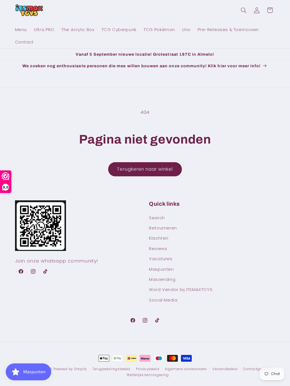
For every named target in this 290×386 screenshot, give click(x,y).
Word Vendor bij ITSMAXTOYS (180, 289)
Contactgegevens (258, 369)
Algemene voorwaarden (186, 369)
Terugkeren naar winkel (145, 169)
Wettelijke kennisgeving (148, 375)
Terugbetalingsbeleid (112, 369)
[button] (243, 10)
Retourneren (163, 228)
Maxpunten (161, 269)
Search (157, 218)
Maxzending (162, 279)
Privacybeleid (147, 369)
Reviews (158, 248)
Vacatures (160, 259)
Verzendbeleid (225, 369)
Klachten (159, 238)
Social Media (163, 300)
